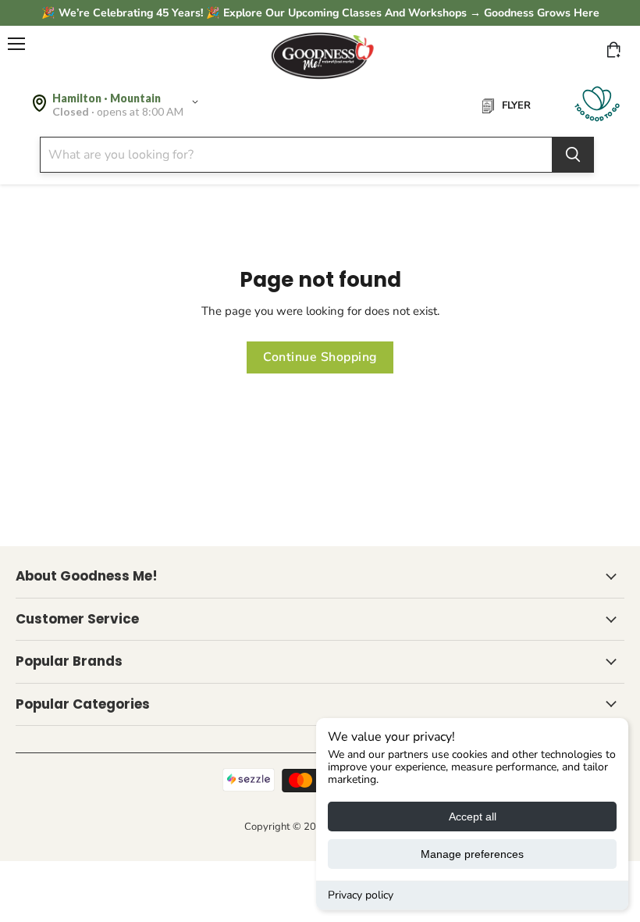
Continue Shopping (319, 357)
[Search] (573, 155)
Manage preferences (472, 854)
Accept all (472, 816)
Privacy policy (360, 895)
